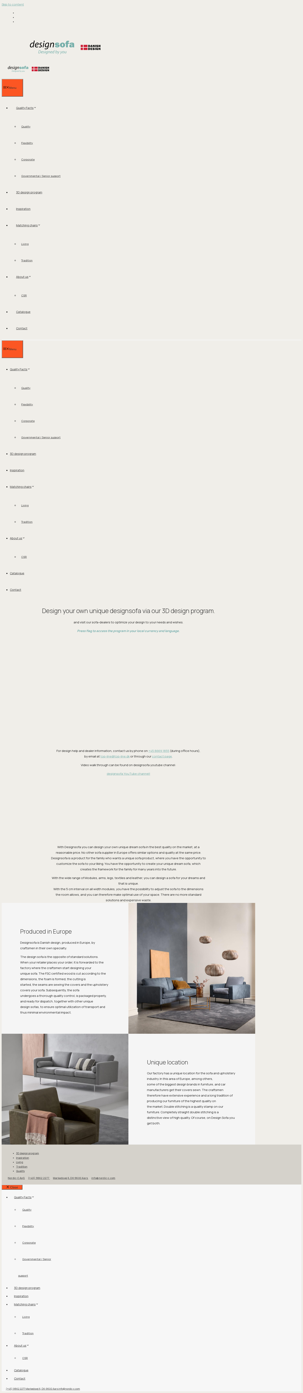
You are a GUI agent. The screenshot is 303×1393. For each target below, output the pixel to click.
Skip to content (13, 4)
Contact (21, 328)
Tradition (27, 260)
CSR (24, 295)
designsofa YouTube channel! (128, 773)
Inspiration (23, 209)
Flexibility (27, 143)
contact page (162, 756)
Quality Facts (25, 108)
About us (22, 277)
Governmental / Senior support (41, 176)
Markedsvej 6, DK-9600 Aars (70, 1178)
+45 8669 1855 (158, 751)
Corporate (28, 159)
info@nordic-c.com (103, 1178)
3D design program (29, 192)
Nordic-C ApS (16, 1178)
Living (25, 244)
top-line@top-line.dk (115, 756)
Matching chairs (27, 225)
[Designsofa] (28, 76)
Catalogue (23, 312)
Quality (26, 126)
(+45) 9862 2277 (39, 1178)
